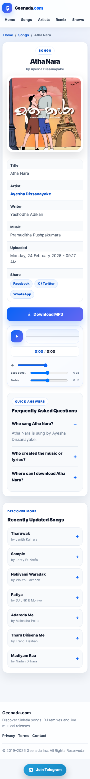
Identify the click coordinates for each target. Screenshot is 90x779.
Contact (39, 735)
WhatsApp (22, 294)
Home (10, 19)
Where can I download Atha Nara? (38, 476)
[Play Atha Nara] (17, 336)
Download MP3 (48, 314)
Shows (78, 19)
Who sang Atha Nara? (32, 423)
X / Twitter (46, 283)
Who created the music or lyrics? (37, 456)
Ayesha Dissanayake (30, 193)
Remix (61, 19)
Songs (26, 19)
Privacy (8, 735)
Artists (44, 19)
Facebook (21, 283)
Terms (23, 735)
